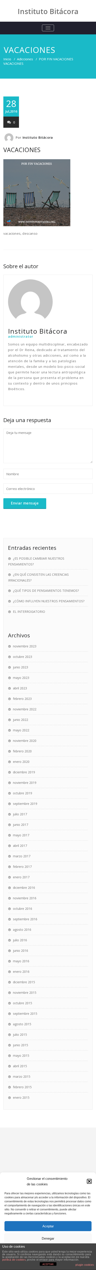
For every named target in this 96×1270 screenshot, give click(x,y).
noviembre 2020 (24, 741)
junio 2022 (20, 720)
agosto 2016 (22, 929)
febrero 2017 (22, 866)
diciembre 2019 (24, 772)
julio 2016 (20, 940)
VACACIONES (21, 150)
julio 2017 (20, 814)
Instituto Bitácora (38, 137)
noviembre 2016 (24, 898)
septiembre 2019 (25, 803)
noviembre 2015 (24, 992)
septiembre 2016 (25, 919)
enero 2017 (21, 877)
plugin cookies (84, 1264)
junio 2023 (20, 667)
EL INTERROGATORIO (29, 611)
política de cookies (14, 1259)
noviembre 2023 (24, 646)
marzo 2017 (21, 856)
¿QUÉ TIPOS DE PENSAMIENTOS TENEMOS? (46, 590)
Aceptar (48, 1226)
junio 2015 (20, 1045)
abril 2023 (20, 688)
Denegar (48, 1238)
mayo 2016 (21, 961)
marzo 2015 (21, 1076)
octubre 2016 (22, 908)
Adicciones (25, 59)
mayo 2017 (21, 835)
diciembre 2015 (24, 982)
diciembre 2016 (24, 887)
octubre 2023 (22, 657)
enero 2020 (21, 761)
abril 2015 (20, 1066)
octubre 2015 (22, 1003)
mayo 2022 (21, 730)
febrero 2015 (22, 1087)
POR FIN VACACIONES (56, 59)
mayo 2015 (21, 1055)
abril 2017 (20, 845)
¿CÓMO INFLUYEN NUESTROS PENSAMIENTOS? (48, 601)
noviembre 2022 (24, 709)
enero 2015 (21, 1097)
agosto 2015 (22, 1024)
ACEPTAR (48, 1264)
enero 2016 (21, 971)
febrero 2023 (22, 699)
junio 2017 (20, 824)
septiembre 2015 (25, 1013)
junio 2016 (20, 950)
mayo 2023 (21, 678)
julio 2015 (20, 1034)
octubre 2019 (22, 793)
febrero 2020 (22, 751)
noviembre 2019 (24, 782)
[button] (89, 1181)
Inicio (7, 59)
